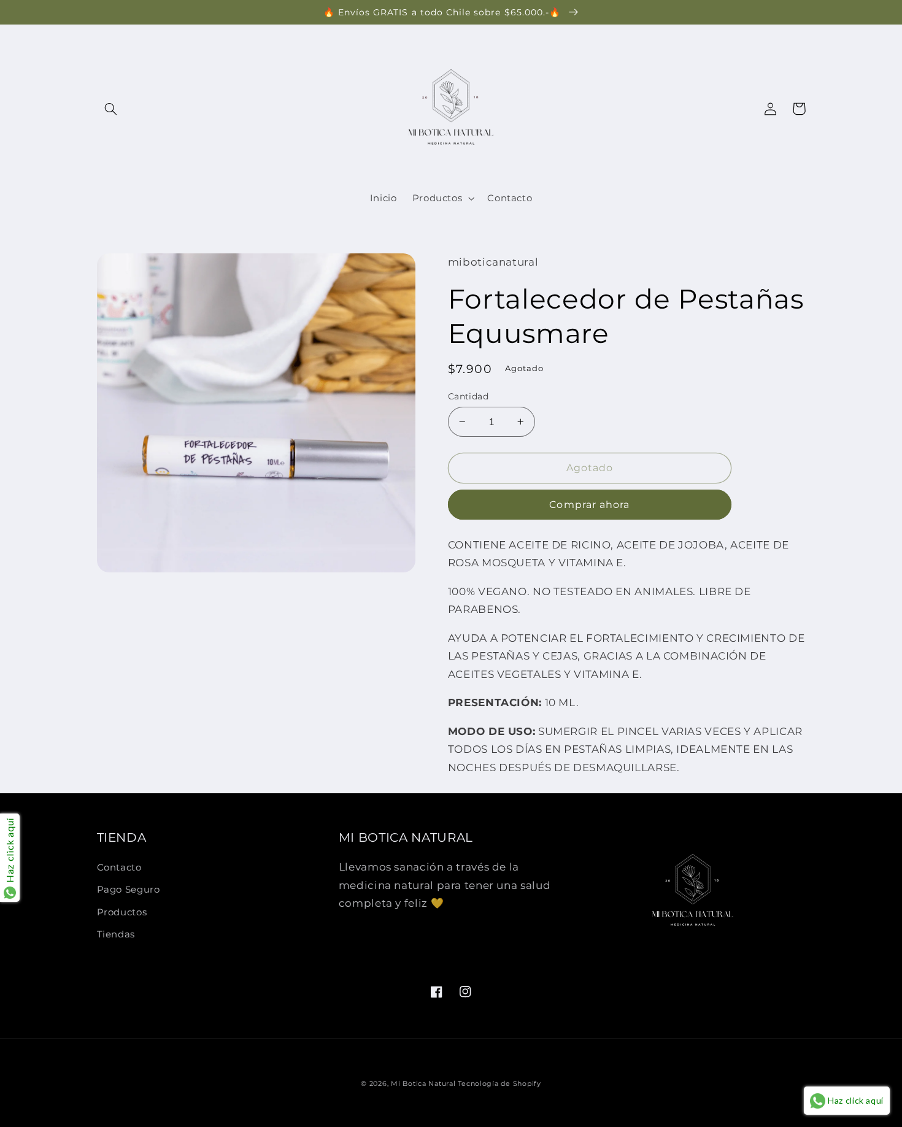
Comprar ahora (589, 504)
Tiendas (116, 934)
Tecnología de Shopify (499, 1084)
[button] (111, 108)
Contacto (119, 867)
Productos (122, 912)
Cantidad (468, 396)
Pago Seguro (128, 889)
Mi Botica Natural (423, 1084)
